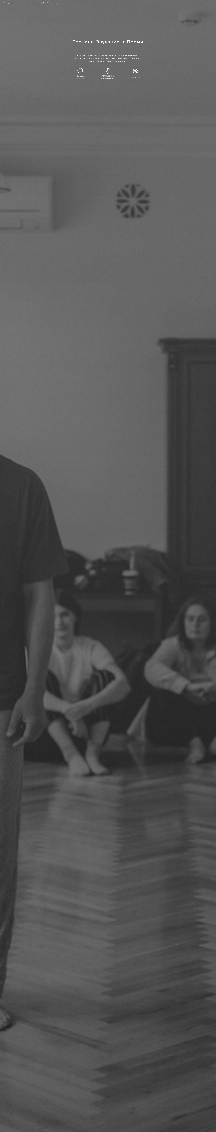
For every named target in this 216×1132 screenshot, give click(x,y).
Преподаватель (9, 3)
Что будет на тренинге (28, 3)
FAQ (42, 3)
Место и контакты (54, 3)
